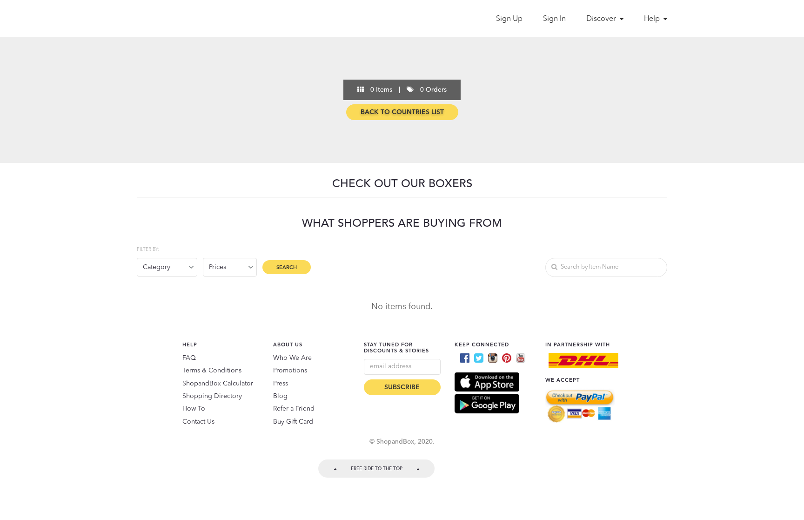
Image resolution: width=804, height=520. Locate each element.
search (286, 267)
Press (280, 383)
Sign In (554, 19)
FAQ (189, 358)
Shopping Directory (212, 396)
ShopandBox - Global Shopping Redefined (178, 18)
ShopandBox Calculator (217, 383)
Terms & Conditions (211, 370)
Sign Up (509, 19)
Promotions (290, 370)
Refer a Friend (294, 408)
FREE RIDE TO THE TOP (376, 468)
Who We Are (292, 358)
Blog (280, 396)
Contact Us (198, 422)
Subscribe (402, 387)
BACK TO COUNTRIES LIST (402, 112)
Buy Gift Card (293, 422)
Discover (602, 19)
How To (193, 408)
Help (653, 19)
